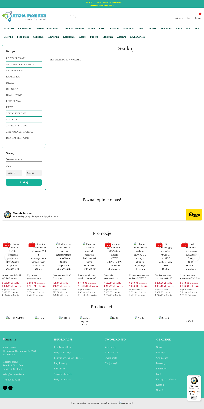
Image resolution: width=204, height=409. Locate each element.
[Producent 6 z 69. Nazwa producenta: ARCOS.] (64, 320)
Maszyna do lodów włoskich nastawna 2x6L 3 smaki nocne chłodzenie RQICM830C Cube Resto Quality (89, 277)
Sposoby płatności (63, 374)
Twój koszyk (111, 363)
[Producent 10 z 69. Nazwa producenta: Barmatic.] (164, 320)
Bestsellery (161, 368)
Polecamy (160, 363)
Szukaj (24, 182)
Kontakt (160, 384)
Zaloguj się (110, 347)
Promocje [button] (102, 233)
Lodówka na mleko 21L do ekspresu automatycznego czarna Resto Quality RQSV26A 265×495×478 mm (63, 277)
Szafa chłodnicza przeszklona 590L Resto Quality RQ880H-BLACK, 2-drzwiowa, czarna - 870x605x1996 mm (190, 277)
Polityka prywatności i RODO (68, 358)
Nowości (160, 390)
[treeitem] (24, 58)
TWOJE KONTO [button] (115, 339)
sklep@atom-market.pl (13, 374)
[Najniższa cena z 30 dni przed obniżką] (23, 289)
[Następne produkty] (195, 257)
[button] (139, 37)
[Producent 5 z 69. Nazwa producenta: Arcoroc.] (39, 320)
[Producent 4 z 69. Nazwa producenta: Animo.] (14, 320)
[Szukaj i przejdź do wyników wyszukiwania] (135, 16)
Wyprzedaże (162, 358)
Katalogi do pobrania (166, 379)
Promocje (160, 352)
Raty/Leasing (60, 363)
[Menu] (199, 377)
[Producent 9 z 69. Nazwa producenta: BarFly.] (139, 320)
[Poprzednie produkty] (8, 257)
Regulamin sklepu (63, 347)
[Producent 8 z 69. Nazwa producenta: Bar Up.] (114, 320)
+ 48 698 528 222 (11, 379)
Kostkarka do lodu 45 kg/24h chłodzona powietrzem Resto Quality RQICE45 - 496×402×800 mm (11, 277)
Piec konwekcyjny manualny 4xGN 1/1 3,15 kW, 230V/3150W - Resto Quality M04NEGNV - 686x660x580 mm (165, 277)
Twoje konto (111, 358)
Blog (158, 374)
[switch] (194, 397)
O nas (159, 347)
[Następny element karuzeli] (201, 321)
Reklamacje (59, 368)
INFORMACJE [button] (63, 339)
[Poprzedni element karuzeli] (3, 321)
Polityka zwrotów (62, 379)
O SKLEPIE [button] (163, 339)
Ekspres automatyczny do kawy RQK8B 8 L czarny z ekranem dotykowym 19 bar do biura (139, 277)
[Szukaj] (40, 159)
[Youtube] (10, 388)
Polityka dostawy (62, 352)
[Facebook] (5, 388)
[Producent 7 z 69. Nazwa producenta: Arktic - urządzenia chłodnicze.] (89, 320)
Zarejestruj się (111, 352)
